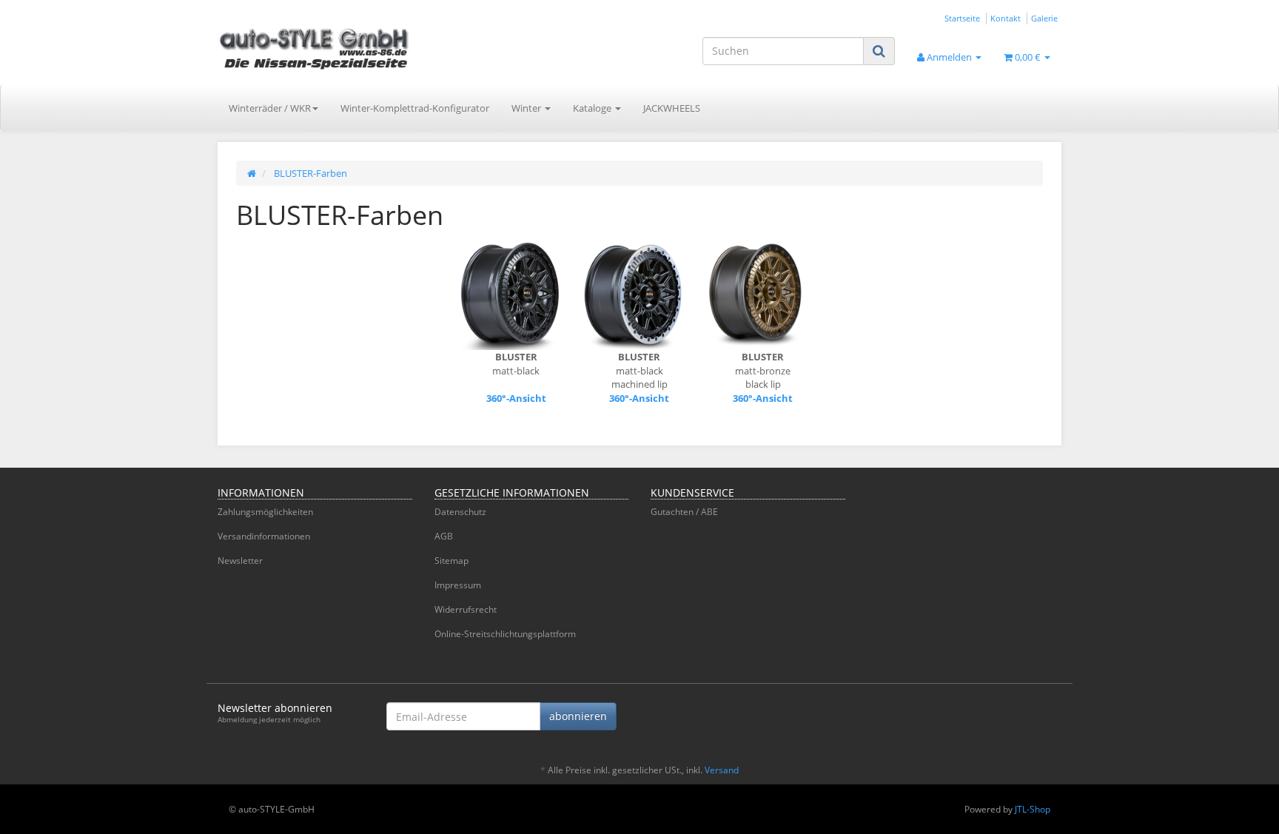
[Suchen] (879, 51)
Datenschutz (460, 511)
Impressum (457, 585)
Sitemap (451, 560)
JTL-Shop (1032, 809)
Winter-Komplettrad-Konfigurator (414, 108)
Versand (722, 770)
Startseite (962, 18)
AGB (443, 536)
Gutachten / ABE (684, 511)
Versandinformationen (264, 536)
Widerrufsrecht (465, 609)
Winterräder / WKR (270, 108)
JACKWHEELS (671, 108)
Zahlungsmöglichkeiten (265, 511)
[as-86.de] (351, 48)
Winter (527, 108)
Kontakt (1005, 18)
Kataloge (593, 108)
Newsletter (240, 560)
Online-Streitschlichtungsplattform (505, 634)
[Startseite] (251, 173)
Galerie (1044, 18)
